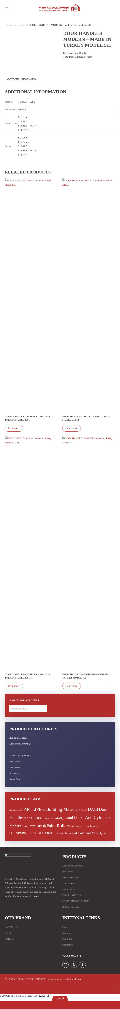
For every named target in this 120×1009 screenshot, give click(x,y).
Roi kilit (87, 826)
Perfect (71, 826)
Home (8, 25)
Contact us (67, 944)
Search (43, 708)
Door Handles (20, 25)
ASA (43, 810)
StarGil (50, 833)
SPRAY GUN (36, 833)
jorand (67, 817)
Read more (14, 428)
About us (66, 933)
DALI (93, 809)
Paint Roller (15, 767)
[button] (6, 8)
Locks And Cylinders (19, 755)
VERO (96, 833)
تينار (103, 833)
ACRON (20, 810)
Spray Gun (14, 779)
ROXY (95, 826)
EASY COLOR (34, 817)
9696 (15, 810)
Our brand (67, 939)
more (36, 896)
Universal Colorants (77, 833)
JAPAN (58, 818)
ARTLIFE (32, 809)
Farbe (47, 818)
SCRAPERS (17, 833)
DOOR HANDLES (71, 895)
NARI (24, 826)
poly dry (79, 826)
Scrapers (13, 773)
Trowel (59, 833)
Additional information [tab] (22, 79)
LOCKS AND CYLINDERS (75, 901)
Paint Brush (15, 761)
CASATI (84, 810)
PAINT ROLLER (70, 877)
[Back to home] (60, 8)
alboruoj (78, 979)
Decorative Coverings (20, 743)
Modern (88, 56)
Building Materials (18, 738)
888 (10, 810)
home (65, 927)
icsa (52, 818)
